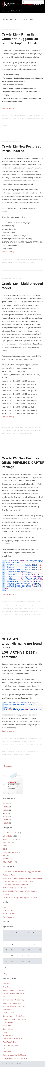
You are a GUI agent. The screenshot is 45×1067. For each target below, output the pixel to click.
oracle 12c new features (22, 617)
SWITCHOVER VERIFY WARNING (10, 754)
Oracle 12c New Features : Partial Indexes (21, 148)
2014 (7, 810)
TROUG (5, 1048)
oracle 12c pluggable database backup (25, 122)
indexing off (10, 262)
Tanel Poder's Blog (9, 1042)
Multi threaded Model (9, 430)
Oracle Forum (8, 1022)
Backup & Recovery (36, 115)
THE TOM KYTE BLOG (11, 1045)
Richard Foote (8, 1035)
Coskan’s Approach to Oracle (13, 993)
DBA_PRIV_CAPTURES (8, 605)
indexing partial (20, 262)
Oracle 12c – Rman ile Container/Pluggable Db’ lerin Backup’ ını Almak (20, 38)
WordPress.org (8, 917)
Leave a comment (31, 262)
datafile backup (11, 118)
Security (33, 601)
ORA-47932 (26, 611)
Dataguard (33, 738)
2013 (7, 813)
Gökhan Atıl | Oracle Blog (12, 1003)
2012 (7, 816)
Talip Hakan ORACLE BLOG (13, 1038)
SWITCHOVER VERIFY (14, 751)
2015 (7, 807)
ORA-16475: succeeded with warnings (19, 748)
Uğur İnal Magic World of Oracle (14, 1055)
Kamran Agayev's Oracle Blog (13, 1016)
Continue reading (9, 108)
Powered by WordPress (8, 1064)
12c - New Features (14, 115)
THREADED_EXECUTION (8, 437)
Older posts (7, 766)
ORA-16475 (4, 748)
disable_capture (28, 608)
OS (4, 849)
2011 (7, 820)
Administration (25, 115)
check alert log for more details (12, 741)
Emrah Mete (7, 996)
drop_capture (38, 608)
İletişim (21, 11)
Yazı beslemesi (8, 910)
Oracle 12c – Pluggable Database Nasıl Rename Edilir (22, 878)
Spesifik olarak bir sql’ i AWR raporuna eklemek (20, 897)
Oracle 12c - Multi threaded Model (21, 433)
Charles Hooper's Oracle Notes (14, 990)
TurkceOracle (7, 1051)
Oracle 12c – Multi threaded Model (22, 285)
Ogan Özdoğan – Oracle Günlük (14, 1019)
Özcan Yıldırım (8, 1029)
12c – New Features (10, 833)
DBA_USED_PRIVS (31, 605)
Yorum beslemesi (9, 914)
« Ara (5, 974)
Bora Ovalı (6, 987)
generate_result (17, 611)
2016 (7, 803)
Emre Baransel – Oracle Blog (13, 1000)
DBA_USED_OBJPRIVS (20, 605)
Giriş (4, 907)
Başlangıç (5, 11)
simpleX (19, 1064)
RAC (4, 855)
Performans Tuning (36, 259)
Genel (5, 845)
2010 (7, 823)
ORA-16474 (26, 741)
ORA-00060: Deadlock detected (14, 888)
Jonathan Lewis (8, 1013)
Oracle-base (7, 1026)
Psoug (5, 1032)
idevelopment (7, 1009)
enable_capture (7, 611)
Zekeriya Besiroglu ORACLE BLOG (15, 1058)
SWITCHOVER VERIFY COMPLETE (29, 751)
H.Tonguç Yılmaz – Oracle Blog (14, 1006)
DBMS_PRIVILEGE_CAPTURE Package (12, 608)
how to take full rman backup (26, 118)
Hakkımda (14, 11)
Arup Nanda (7, 983)
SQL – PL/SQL (8, 862)
